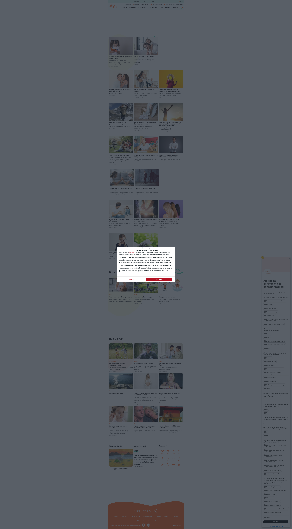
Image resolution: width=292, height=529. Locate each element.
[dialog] (146, 264)
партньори (131, 252)
